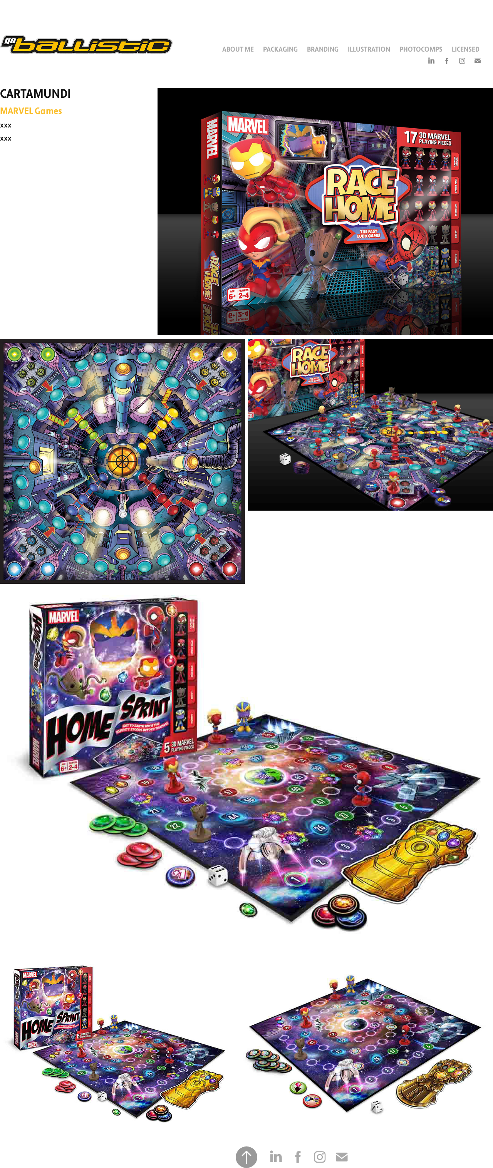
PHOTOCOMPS (421, 49)
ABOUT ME (238, 49)
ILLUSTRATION (369, 49)
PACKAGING (280, 49)
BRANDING (323, 49)
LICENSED (466, 49)
